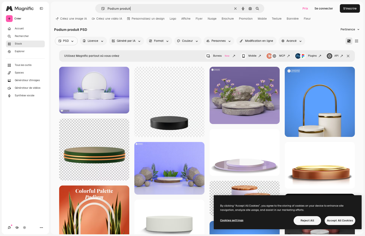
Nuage (212, 18)
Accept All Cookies (340, 220)
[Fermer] (348, 56)
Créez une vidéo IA (109, 18)
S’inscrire (350, 8)
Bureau (221, 55)
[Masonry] (349, 41)
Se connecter (324, 8)
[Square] (356, 41)
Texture (277, 18)
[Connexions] (9, 227)
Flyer (199, 18)
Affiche (186, 18)
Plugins (312, 55)
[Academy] (17, 227)
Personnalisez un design (148, 18)
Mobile (262, 18)
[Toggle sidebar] (41, 8)
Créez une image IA (73, 18)
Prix (305, 8)
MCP (282, 55)
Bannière (293, 18)
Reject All (307, 220)
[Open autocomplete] (101, 8)
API (336, 55)
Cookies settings (231, 220)
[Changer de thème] (24, 227)
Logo (173, 18)
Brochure (228, 18)
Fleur (307, 18)
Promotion (246, 18)
